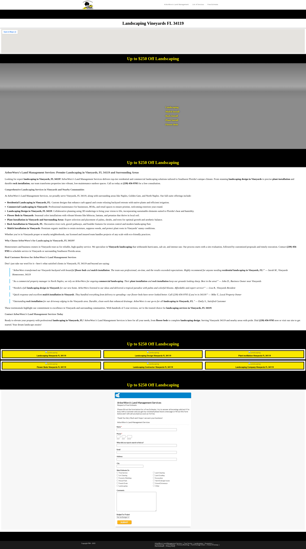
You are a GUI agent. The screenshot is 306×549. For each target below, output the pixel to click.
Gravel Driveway (212, 545)
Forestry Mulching (183, 545)
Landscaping (198, 543)
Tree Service (188, 543)
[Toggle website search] (222, 4)
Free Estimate (159, 546)
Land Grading (170, 545)
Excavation (208, 543)
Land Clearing (159, 545)
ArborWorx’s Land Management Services (168, 543)
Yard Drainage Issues (198, 545)
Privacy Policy (170, 546)
